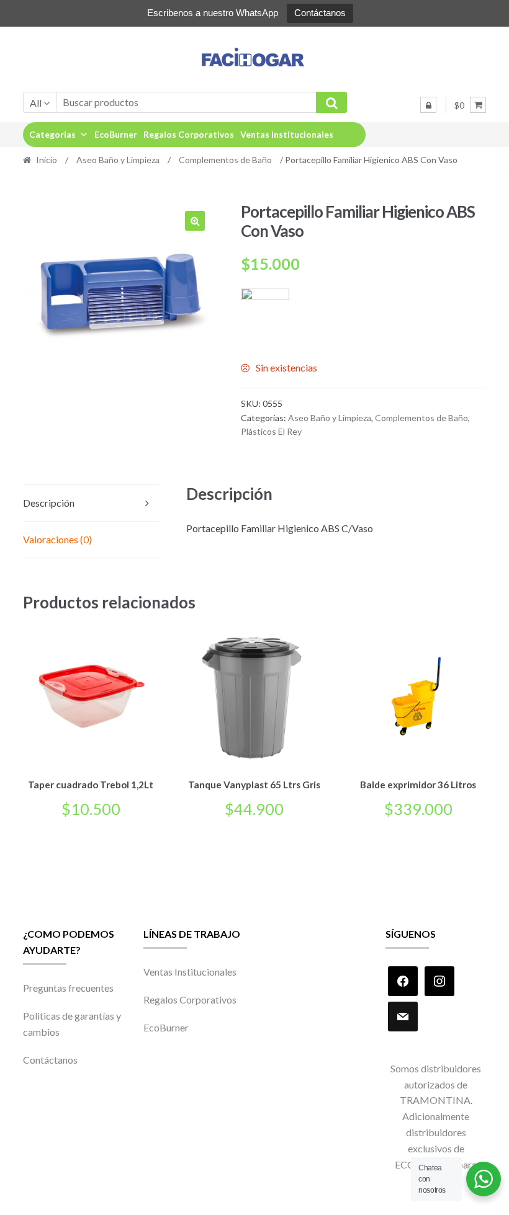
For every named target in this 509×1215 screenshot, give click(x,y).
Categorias (52, 134)
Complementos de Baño (225, 159)
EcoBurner (115, 134)
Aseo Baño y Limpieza (118, 159)
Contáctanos (320, 12)
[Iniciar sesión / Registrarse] (428, 105)
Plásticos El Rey (271, 431)
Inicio (46, 159)
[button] (195, 221)
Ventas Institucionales (286, 134)
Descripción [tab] (48, 503)
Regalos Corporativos (188, 134)
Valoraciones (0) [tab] (57, 539)
